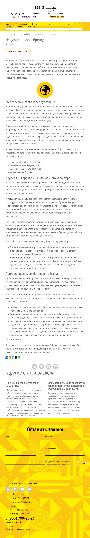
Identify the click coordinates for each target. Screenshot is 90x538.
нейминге (58, 71)
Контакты (31, 26)
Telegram (36, 14)
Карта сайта (10, 526)
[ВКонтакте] (6, 357)
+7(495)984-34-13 (21, 510)
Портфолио (36, 24)
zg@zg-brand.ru (22, 17)
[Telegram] (13, 357)
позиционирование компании (45, 209)
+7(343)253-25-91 (24, 498)
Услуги (8, 24)
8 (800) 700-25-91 (21, 14)
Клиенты (50, 24)
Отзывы (19, 26)
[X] (16, 357)
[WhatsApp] (19, 357)
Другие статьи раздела (30, 373)
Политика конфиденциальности (18, 529)
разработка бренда (14, 298)
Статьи (8, 26)
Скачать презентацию (55, 14)
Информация (21, 24)
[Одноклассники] (10, 357)
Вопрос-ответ (64, 24)
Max (34, 17)
